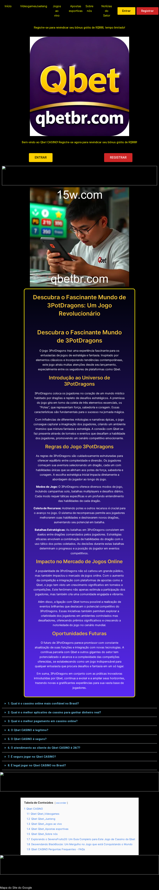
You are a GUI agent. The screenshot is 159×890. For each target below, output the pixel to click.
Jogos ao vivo (57, 10)
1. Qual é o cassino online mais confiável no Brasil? (43, 703)
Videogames (28, 6)
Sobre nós (89, 8)
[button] (79, 703)
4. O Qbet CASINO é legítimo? (28, 730)
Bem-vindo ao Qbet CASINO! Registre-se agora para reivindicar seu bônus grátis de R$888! (79, 142)
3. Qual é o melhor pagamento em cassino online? (43, 721)
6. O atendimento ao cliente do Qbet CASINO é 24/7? (44, 747)
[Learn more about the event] (79, 175)
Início (8, 6)
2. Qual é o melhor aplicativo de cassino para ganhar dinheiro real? (54, 712)
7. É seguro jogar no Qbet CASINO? (32, 756)
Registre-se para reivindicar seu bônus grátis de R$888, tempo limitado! (79, 27)
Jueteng (41, 6)
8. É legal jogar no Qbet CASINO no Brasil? (37, 765)
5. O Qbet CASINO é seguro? (27, 739)
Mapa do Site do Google (16, 887)
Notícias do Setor (106, 10)
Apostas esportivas (76, 8)
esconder (61, 803)
